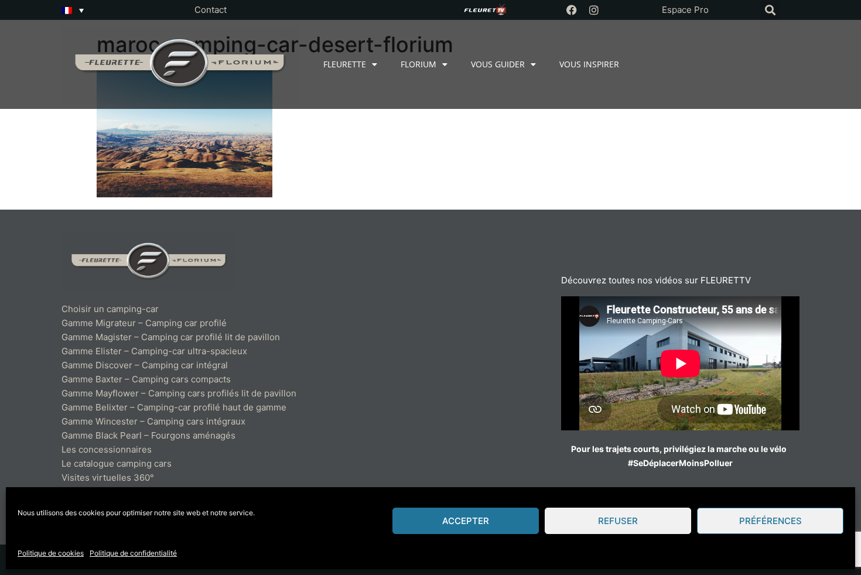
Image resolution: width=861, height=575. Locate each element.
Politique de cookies (51, 553)
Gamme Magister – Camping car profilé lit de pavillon (171, 337)
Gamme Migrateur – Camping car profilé (144, 322)
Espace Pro (685, 9)
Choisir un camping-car (110, 308)
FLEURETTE (344, 64)
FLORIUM (418, 64)
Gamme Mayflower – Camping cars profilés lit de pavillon (179, 393)
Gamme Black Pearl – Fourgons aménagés (148, 435)
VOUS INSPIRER (589, 64)
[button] (770, 10)
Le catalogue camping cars (117, 463)
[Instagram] (594, 10)
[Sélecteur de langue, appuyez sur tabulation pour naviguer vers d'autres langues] (73, 10)
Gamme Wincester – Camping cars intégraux (153, 421)
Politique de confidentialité (133, 553)
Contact (210, 9)
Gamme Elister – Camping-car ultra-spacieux (154, 351)
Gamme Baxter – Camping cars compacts (146, 379)
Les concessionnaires (107, 449)
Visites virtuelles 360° (108, 477)
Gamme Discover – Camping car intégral (145, 365)
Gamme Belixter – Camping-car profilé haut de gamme (174, 407)
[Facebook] (571, 10)
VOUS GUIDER (498, 64)
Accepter (465, 520)
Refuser (618, 520)
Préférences (770, 520)
